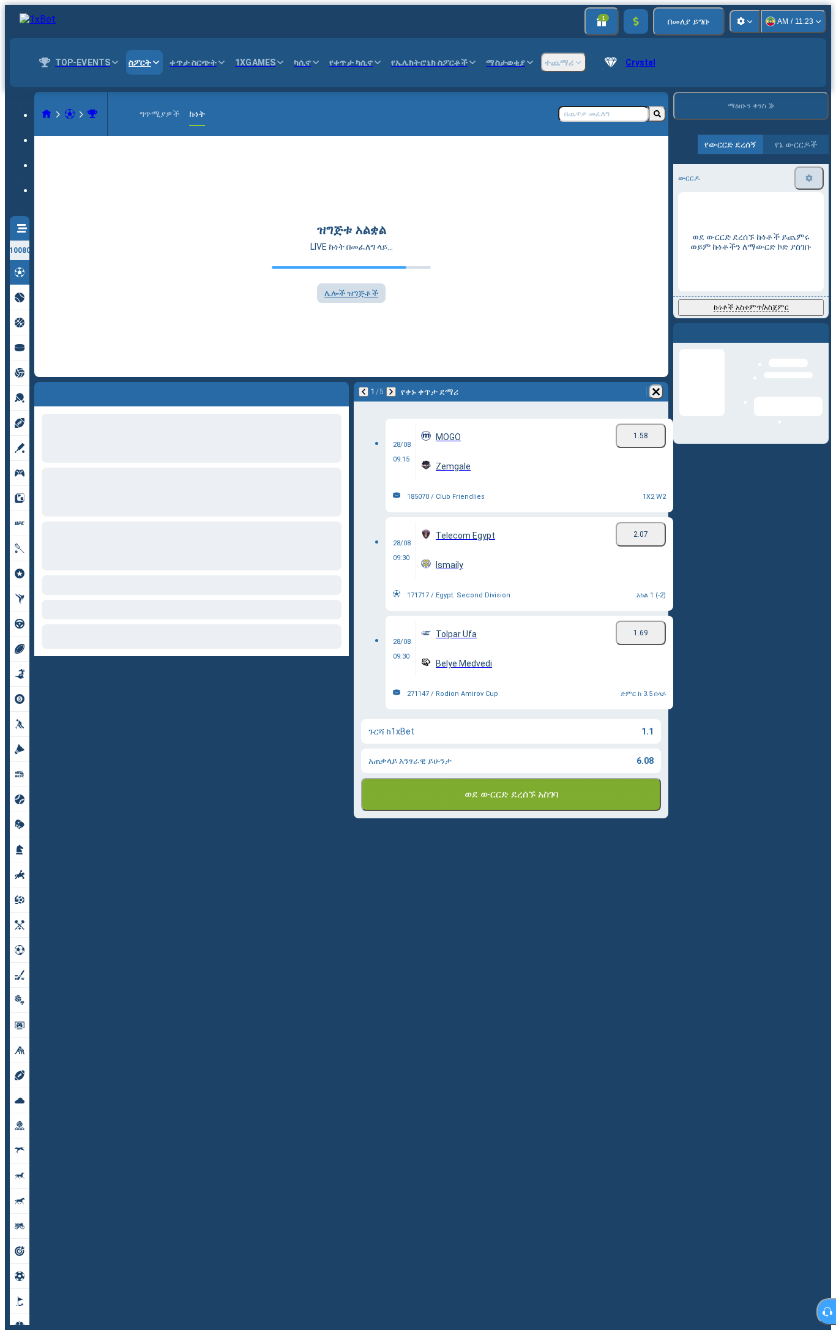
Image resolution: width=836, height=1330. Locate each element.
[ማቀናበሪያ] (745, 21)
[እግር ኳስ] (69, 114)
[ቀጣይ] (76, 392)
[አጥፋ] (336, 391)
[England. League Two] (92, 114)
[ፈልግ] (657, 114)
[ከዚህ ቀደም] (44, 392)
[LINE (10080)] (46, 114)
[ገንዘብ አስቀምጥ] (636, 21)
